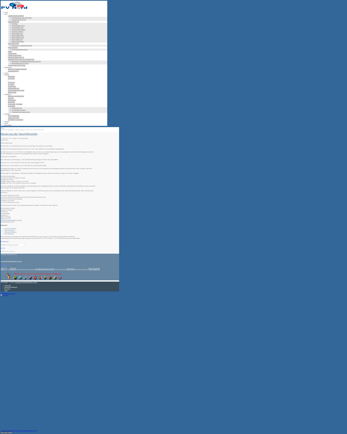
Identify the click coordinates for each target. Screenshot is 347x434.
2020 (13, 269)
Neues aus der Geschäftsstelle (19, 134)
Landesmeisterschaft (44, 269)
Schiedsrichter (84, 269)
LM (67, 269)
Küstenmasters (31, 269)
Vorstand (94, 269)
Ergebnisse (18, 269)
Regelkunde (78, 269)
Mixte (72, 269)
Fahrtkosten (24, 269)
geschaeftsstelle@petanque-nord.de (11, 220)
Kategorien (4, 245)
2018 (8, 269)
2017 (4, 269)
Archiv (2, 251)
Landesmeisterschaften (60, 269)
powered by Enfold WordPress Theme (26, 282)
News (2, 128)
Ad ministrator (24, 138)
